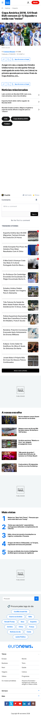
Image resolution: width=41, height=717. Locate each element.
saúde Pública (20, 637)
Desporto (15, 8)
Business (5, 663)
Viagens (4, 672)
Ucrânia (10, 627)
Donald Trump (9, 622)
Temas (4, 654)
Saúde (24, 667)
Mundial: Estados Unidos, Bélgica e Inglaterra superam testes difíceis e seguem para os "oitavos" (17, 109)
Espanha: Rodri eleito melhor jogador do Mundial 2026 (15, 102)
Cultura (24, 672)
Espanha (33, 622)
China (21, 627)
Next (3, 667)
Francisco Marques (9, 51)
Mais (3, 696)
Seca (22, 622)
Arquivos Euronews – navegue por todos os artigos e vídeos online (29, 682)
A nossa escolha (12, 412)
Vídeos (4, 676)
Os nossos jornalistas (9, 681)
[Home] (2, 8)
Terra (23, 663)
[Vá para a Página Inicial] (7, 2)
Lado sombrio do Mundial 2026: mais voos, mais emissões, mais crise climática (17, 95)
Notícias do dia (15, 632)
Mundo (24, 659)
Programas (25, 676)
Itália (30, 617)
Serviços (5, 691)
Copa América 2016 (20, 119)
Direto (35, 2)
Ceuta (29, 632)
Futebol (7, 124)
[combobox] (21, 598)
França (31, 627)
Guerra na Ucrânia (15, 617)
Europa (4, 659)
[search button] (36, 598)
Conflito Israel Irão (20, 611)
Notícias (7, 8)
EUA (5, 119)
